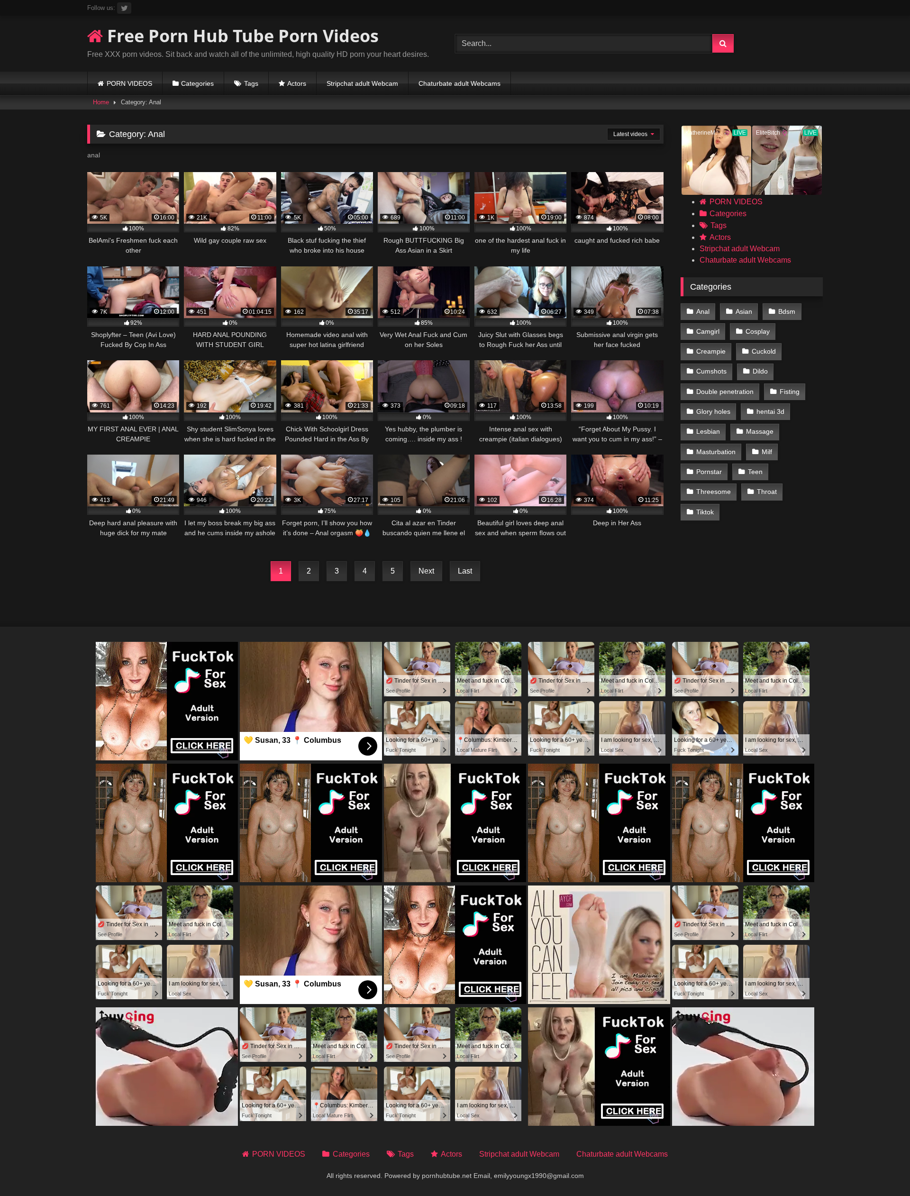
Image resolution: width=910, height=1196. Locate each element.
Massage (760, 431)
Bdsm (786, 311)
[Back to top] (880, 1168)
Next (426, 571)
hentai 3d (770, 411)
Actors (296, 83)
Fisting (790, 391)
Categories (197, 83)
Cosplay (758, 331)
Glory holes (713, 411)
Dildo (760, 371)
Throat (767, 491)
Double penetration (725, 391)
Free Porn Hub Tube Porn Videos (241, 35)
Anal (703, 311)
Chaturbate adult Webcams (459, 83)
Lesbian (708, 431)
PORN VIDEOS (129, 83)
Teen (755, 471)
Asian (744, 311)
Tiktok (705, 512)
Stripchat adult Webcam (362, 83)
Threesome (713, 491)
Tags (251, 83)
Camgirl (707, 331)
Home (101, 102)
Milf (767, 452)
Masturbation (716, 452)
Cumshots (711, 371)
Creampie (711, 351)
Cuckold (764, 351)
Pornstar (709, 471)
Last (465, 571)
